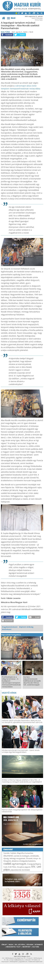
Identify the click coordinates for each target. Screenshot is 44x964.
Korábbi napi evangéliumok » (32, 844)
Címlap (4, 944)
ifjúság (6, 858)
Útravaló (29, 858)
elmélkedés (34, 856)
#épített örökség (26, 627)
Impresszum (5, 961)
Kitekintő (39, 944)
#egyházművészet (9, 627)
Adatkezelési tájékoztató (35, 961)
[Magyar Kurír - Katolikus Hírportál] (22, 10)
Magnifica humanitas (25, 853)
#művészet (6, 629)
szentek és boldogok (21, 856)
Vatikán (13, 853)
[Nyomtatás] (7, 622)
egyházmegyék (19, 863)
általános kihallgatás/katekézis (24, 861)
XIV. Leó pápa (20, 944)
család (7, 863)
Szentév (6, 853)
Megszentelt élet (13, 947)
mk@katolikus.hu (19, 960)
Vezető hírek (9, 692)
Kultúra (5, 32)
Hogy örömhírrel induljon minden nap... (14, 820)
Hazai (11, 944)
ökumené (8, 855)
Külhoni (30, 944)
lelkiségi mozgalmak (17, 858)
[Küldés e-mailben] (34, 618)
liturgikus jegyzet (23, 867)
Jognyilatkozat (23, 961)
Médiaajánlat (13, 961)
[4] (22, 66)
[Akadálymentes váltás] (16, 13)
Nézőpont (26, 947)
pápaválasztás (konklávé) (20, 870)
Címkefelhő (8, 849)
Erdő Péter (12, 867)
